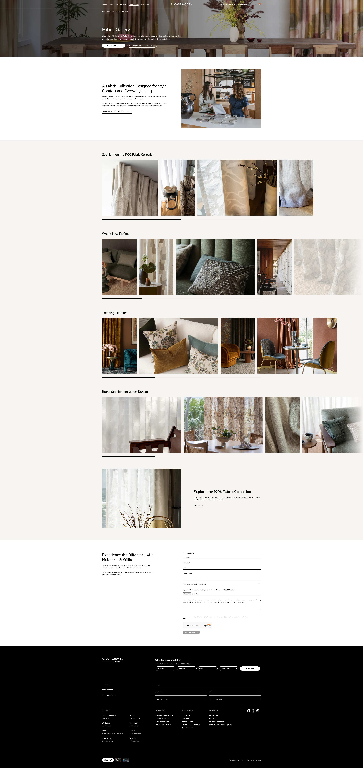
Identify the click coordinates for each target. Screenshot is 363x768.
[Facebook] (248, 710)
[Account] (256, 4)
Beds (111, 4)
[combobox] (228, 669)
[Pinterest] (257, 710)
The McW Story (188, 721)
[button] (259, 4)
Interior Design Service (164, 715)
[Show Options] (237, 669)
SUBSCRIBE (250, 668)
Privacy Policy (245, 760)
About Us (232, 4)
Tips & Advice (187, 728)
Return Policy (214, 715)
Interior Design (145, 4)
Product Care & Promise (191, 725)
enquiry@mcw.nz (108, 695)
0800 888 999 (107, 690)
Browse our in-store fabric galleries (115, 111)
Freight (212, 718)
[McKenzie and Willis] (181, 4)
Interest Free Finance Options (220, 725)
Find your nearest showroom (140, 46)
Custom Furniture (162, 721)
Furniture (104, 4)
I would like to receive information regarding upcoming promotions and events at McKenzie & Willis (218, 617)
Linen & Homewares (120, 4)
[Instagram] (253, 711)
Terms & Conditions (216, 721)
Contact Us (186, 715)
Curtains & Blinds (134, 4)
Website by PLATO (256, 760)
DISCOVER (197, 505)
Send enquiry (190, 632)
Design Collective (242, 4)
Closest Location (224, 665)
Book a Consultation (221, 4)
